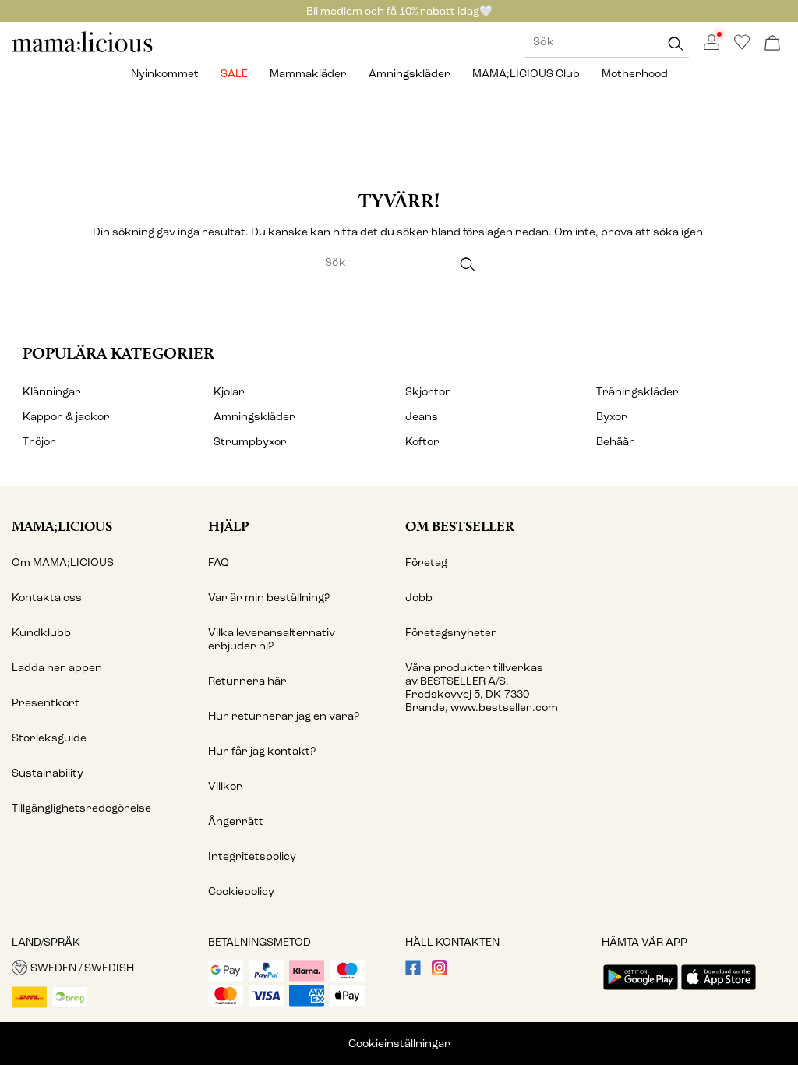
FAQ (218, 562)
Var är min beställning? (269, 597)
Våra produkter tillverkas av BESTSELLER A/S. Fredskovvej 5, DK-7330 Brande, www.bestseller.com (481, 687)
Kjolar (229, 391)
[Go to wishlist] (742, 46)
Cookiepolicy (241, 891)
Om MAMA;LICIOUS (63, 562)
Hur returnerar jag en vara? (283, 716)
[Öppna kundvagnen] (772, 44)
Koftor (422, 441)
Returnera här (247, 681)
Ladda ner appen (57, 667)
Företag (426, 562)
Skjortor (428, 391)
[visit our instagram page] (439, 971)
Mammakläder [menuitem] (308, 73)
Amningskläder (254, 416)
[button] (104, 967)
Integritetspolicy (252, 856)
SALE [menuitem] (234, 73)
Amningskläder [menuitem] (409, 73)
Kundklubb (41, 632)
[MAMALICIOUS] (83, 50)
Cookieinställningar (399, 1043)
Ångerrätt (235, 821)
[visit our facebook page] (413, 971)
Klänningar (52, 391)
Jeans (421, 416)
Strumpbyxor (250, 441)
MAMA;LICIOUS (62, 526)
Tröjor (39, 441)
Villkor (225, 786)
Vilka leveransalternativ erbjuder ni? (271, 639)
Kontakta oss (47, 597)
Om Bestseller (459, 526)
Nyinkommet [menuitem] (165, 73)
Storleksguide (49, 738)
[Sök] (675, 43)
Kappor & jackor (66, 416)
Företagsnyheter (451, 632)
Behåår (615, 441)
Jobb (419, 597)
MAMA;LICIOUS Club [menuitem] (526, 73)
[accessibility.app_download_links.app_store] (718, 991)
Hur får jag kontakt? (262, 751)
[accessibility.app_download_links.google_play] (641, 991)
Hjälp (228, 526)
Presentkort (45, 702)
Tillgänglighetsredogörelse (81, 808)
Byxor (611, 416)
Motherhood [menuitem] (635, 73)
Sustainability (47, 773)
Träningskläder (637, 391)
